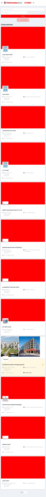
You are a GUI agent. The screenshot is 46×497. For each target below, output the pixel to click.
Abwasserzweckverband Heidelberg (12, 247)
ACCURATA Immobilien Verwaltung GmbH (13, 364)
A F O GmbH (5, 170)
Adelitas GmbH (6, 444)
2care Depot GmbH (7, 54)
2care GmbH (5, 94)
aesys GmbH (5, 480)
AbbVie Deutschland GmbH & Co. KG (12, 210)
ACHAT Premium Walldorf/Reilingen (12, 404)
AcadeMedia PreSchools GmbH (10, 287)
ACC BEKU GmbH (6, 327)
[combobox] (23, 9)
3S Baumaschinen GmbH (9, 130)
